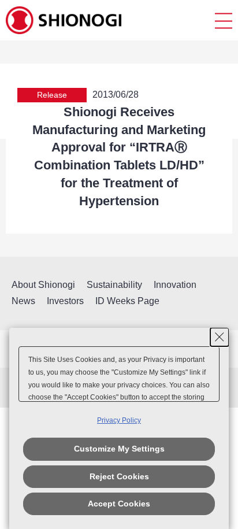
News (23, 301)
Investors (65, 301)
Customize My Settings (119, 448)
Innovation (175, 285)
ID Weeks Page (127, 301)
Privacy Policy (119, 420)
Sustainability (114, 285)
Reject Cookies (119, 476)
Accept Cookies (119, 503)
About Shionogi (43, 285)
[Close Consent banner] (219, 337)
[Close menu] (223, 20)
